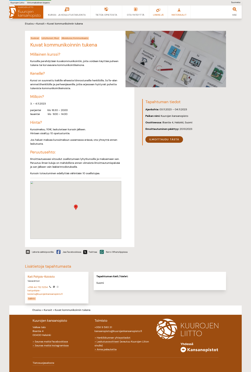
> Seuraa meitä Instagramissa (51, 345)
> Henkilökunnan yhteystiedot (112, 337)
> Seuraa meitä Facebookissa (50, 341)
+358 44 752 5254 (38, 287)
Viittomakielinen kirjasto (38, 2)
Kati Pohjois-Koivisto (41, 277)
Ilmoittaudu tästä (164, 139)
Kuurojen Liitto (17, 2)
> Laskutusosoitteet (107, 341)
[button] (76, 207)
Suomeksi (235, 2)
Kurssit (40, 23)
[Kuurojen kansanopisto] (26, 12)
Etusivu (29, 23)
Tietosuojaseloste (43, 363)
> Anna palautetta (105, 349)
